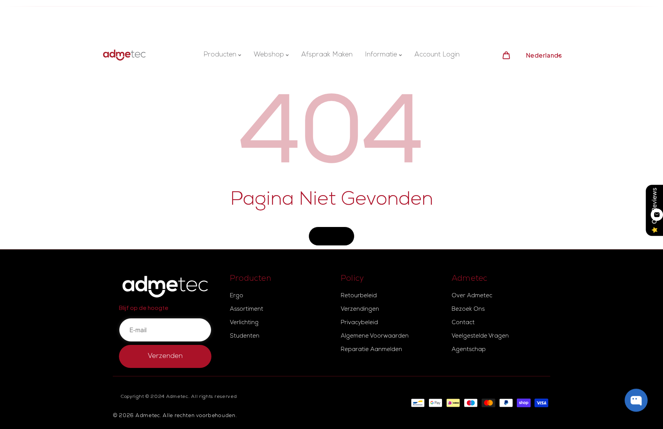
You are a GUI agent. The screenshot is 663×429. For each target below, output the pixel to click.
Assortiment (246, 309)
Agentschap (469, 350)
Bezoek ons (468, 309)
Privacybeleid (359, 323)
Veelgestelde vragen (480, 336)
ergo (236, 296)
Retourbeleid (359, 296)
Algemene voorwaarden (375, 336)
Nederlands (544, 55)
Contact (463, 323)
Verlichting (244, 323)
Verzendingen (360, 309)
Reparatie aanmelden (371, 350)
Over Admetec (472, 296)
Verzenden (165, 356)
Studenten (244, 336)
